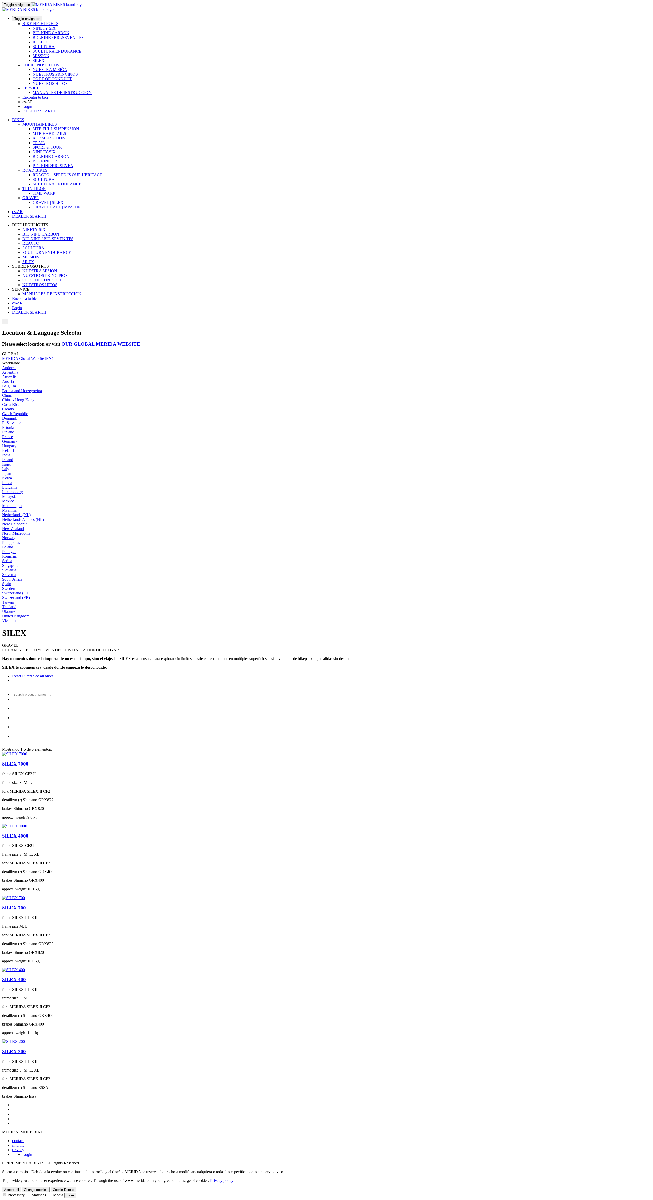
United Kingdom (15, 616)
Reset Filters (22, 676)
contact (18, 1140)
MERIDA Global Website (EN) (27, 358)
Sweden (8, 588)
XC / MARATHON (49, 138)
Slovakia (9, 570)
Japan (6, 473)
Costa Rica (11, 404)
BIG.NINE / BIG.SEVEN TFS (58, 37)
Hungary (9, 446)
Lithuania (9, 487)
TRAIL (39, 142)
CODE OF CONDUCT (52, 79)
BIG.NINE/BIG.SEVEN (53, 165)
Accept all (11, 1190)
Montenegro (12, 505)
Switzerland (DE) (16, 593)
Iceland (8, 450)
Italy (5, 469)
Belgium (9, 386)
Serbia (7, 561)
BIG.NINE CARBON (51, 33)
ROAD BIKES (34, 170)
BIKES (18, 119)
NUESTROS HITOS (50, 83)
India (6, 455)
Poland (7, 547)
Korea (7, 478)
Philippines (11, 542)
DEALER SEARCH (39, 111)
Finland (8, 432)
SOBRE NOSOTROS (40, 65)
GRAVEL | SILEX (48, 202)
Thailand (9, 607)
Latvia (7, 482)
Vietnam (9, 620)
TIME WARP (44, 193)
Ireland (7, 459)
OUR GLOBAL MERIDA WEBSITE (100, 344)
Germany (9, 441)
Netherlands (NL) (16, 515)
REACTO (41, 42)
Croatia (8, 409)
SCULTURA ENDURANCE (57, 51)
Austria (8, 381)
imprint (18, 1145)
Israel (6, 464)
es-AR (17, 303)
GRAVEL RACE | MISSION (57, 207)
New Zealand (13, 528)
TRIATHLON (34, 188)
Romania (9, 556)
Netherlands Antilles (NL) (23, 519)
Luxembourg (12, 492)
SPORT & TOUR (47, 147)
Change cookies (36, 1190)
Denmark (9, 418)
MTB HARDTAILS (49, 133)
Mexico (8, 501)
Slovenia (9, 574)
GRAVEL (30, 198)
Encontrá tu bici (35, 97)
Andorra (9, 368)
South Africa (12, 579)
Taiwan (8, 602)
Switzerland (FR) (16, 597)
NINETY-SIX (44, 28)
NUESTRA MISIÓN (50, 69)
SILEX (38, 60)
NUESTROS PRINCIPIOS (55, 74)
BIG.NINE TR (45, 161)
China (7, 395)
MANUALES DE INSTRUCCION (62, 92)
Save (70, 1195)
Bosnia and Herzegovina (22, 391)
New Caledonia (14, 524)
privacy (18, 1150)
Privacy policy (221, 1180)
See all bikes (42, 676)
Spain (6, 584)
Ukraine (8, 611)
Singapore (10, 565)
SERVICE (31, 88)
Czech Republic (15, 413)
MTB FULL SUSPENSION (56, 129)
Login (27, 106)
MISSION (41, 56)
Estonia (8, 427)
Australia (9, 377)
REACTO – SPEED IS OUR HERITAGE (68, 175)
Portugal (9, 551)
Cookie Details (63, 1190)
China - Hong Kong (18, 400)
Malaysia (9, 496)
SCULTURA (44, 46)
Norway (8, 538)
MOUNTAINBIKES (39, 124)
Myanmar (10, 510)
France (7, 436)
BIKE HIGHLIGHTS (40, 23)
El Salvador (11, 423)
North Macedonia (16, 533)
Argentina (10, 372)
